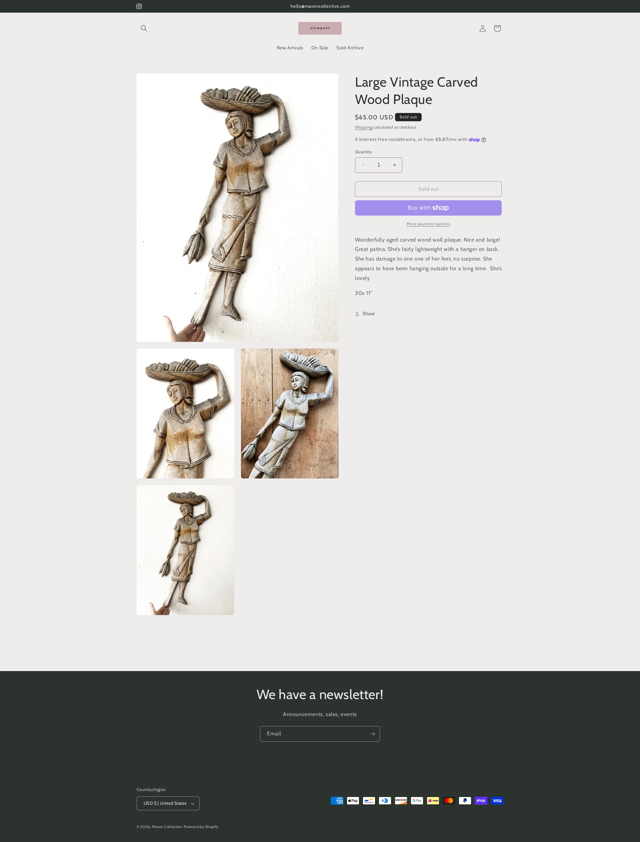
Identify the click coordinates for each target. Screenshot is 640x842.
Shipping (364, 127)
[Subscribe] (372, 734)
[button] (144, 28)
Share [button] (369, 314)
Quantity (363, 151)
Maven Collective (167, 826)
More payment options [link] (428, 223)
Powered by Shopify (201, 826)
